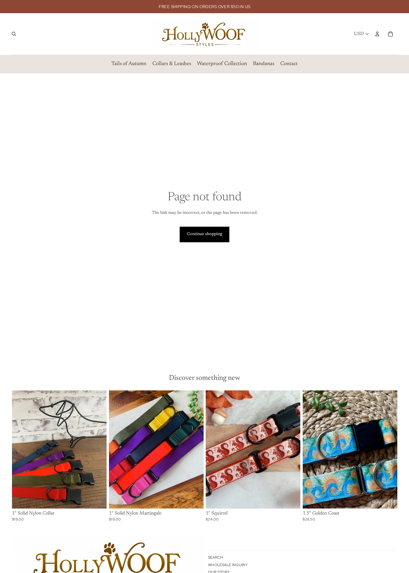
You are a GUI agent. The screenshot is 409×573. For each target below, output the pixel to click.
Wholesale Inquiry (228, 565)
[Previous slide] (21, 449)
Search (215, 557)
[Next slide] (98, 449)
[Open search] (13, 33)
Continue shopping (204, 234)
